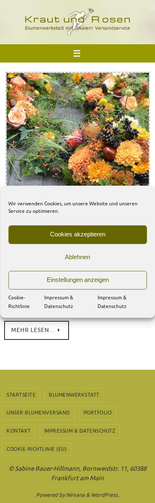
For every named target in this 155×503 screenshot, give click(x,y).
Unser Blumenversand (38, 412)
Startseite (21, 395)
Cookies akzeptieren (77, 234)
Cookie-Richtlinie (19, 302)
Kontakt (19, 431)
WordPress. (105, 494)
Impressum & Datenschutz (58, 302)
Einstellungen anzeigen (78, 279)
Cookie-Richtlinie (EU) (37, 449)
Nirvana (75, 494)
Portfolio (97, 412)
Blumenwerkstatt (74, 395)
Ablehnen (77, 256)
